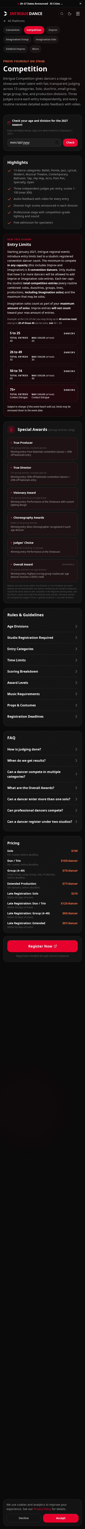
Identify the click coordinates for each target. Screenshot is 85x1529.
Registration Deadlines (25, 716)
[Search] (62, 13)
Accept (60, 1518)
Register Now (40, 946)
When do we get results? (26, 760)
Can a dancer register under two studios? (39, 821)
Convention (13, 30)
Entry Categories (20, 649)
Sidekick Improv (15, 49)
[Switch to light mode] (69, 13)
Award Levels (17, 682)
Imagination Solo (46, 39)
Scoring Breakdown (22, 671)
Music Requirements (23, 694)
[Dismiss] (80, 3)
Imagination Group (17, 39)
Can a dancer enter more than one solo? (38, 799)
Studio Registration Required (30, 637)
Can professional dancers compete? (35, 810)
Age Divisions (17, 626)
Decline (24, 1518)
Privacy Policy (42, 1509)
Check (70, 142)
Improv (53, 30)
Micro (35, 49)
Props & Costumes (21, 705)
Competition (34, 30)
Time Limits (16, 660)
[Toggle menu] (78, 14)
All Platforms (16, 21)
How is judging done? (24, 749)
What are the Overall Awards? (30, 788)
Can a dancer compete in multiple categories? (33, 774)
